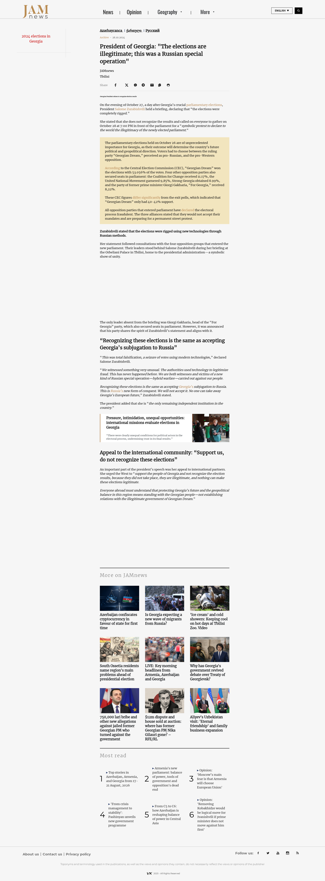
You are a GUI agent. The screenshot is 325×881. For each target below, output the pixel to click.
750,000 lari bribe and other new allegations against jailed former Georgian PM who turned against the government (118, 728)
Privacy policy (78, 854)
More (205, 12)
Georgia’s (186, 387)
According (112, 168)
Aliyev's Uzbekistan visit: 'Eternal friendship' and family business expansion (208, 723)
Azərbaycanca (111, 30)
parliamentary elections (204, 105)
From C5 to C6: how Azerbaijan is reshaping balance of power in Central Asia (166, 814)
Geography (167, 12)
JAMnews (107, 71)
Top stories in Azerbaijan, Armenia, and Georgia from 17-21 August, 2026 (122, 778)
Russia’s (116, 391)
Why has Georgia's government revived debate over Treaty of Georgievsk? (207, 672)
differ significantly (146, 197)
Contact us (52, 854)
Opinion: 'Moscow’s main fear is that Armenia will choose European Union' (211, 778)
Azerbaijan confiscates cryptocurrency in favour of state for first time (119, 621)
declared (187, 210)
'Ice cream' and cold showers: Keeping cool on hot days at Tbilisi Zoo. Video (209, 621)
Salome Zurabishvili (130, 109)
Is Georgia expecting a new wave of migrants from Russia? (163, 619)
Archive (105, 37)
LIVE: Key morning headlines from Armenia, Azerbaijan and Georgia (162, 672)
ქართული (134, 30)
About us (31, 854)
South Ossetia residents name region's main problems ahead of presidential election (119, 672)
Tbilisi (104, 76)
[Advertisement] (164, 534)
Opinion (134, 12)
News (108, 12)
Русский (153, 30)
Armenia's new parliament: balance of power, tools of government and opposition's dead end (167, 779)
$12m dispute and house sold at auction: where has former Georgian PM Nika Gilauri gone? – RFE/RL (163, 728)
